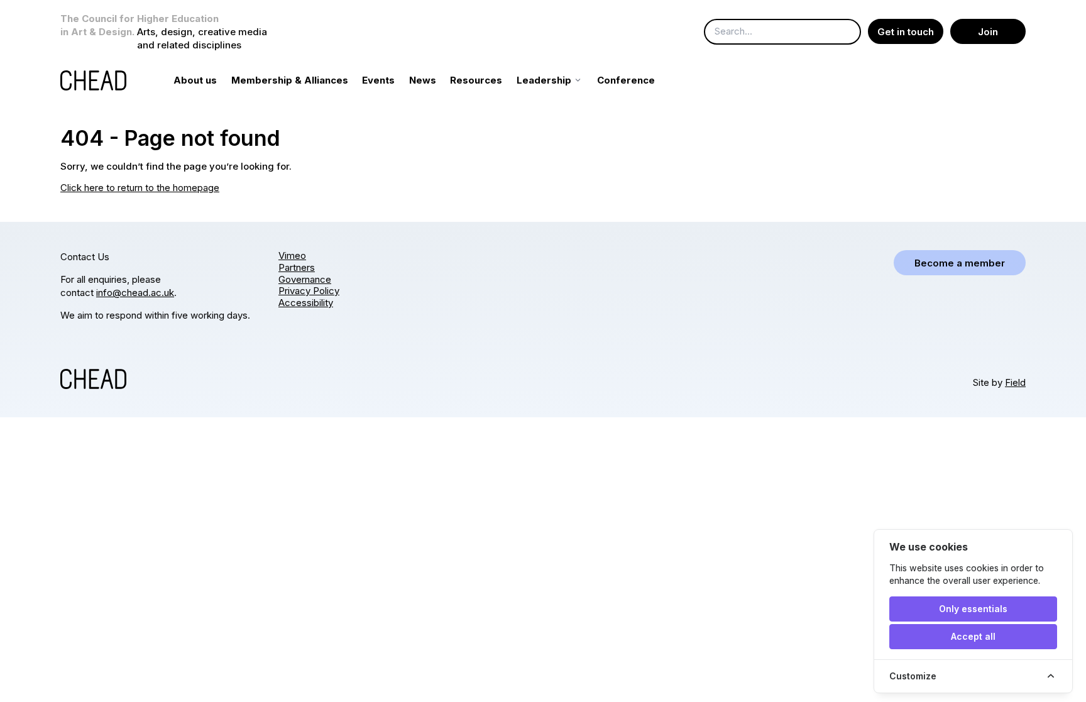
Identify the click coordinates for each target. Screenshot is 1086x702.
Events (378, 80)
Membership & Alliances (289, 80)
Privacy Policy (308, 291)
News (422, 80)
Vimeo (292, 255)
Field (1015, 382)
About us (195, 80)
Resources (476, 80)
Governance (304, 279)
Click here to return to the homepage (139, 188)
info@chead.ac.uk (135, 293)
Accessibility (305, 303)
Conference (626, 80)
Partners (296, 267)
